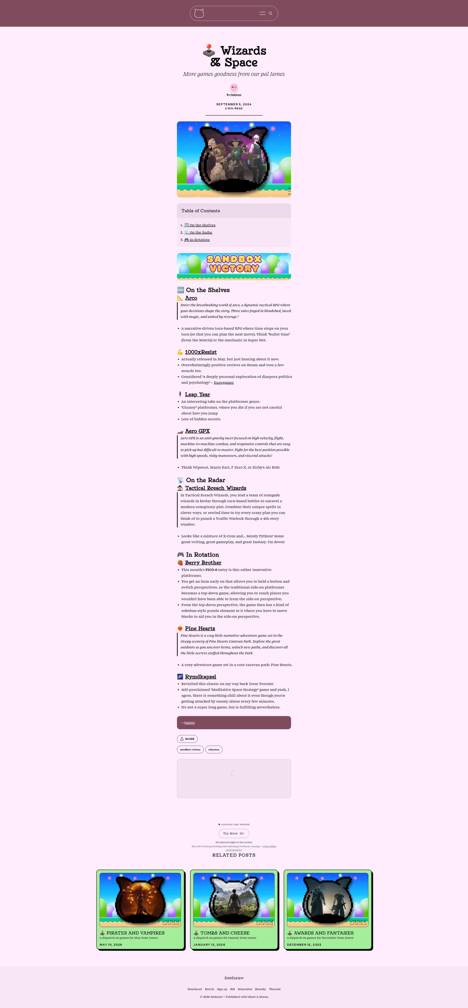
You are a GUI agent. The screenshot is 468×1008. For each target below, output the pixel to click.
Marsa (263, 997)
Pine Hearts (200, 628)
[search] (270, 13)
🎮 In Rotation (197, 239)
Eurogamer (224, 382)
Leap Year (197, 394)
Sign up (222, 989)
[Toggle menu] (262, 13)
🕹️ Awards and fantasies (320, 932)
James (189, 722)
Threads (275, 989)
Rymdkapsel (200, 676)
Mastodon (245, 989)
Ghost (252, 997)
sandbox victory (190, 749)
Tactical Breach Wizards (215, 488)
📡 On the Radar (198, 232)
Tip (234, 833)
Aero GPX (197, 431)
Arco (191, 298)
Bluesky (260, 989)
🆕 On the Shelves (200, 225)
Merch (209, 989)
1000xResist (201, 352)
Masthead (195, 989)
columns (213, 749)
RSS (232, 989)
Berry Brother (203, 562)
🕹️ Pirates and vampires (132, 932)
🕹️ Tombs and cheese (221, 932)
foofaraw (236, 94)
